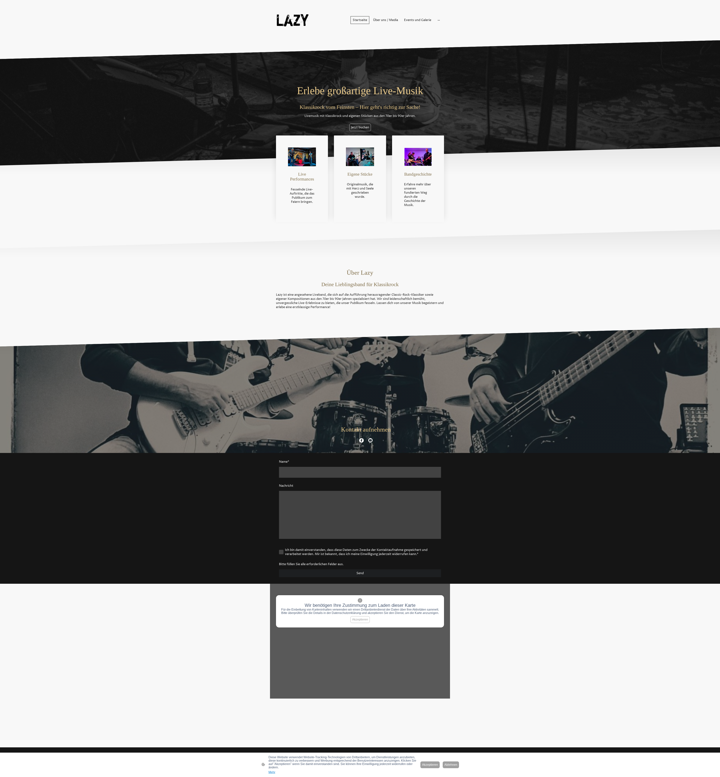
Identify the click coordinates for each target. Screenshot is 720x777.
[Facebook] (361, 440)
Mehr (271, 772)
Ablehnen (450, 764)
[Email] (370, 440)
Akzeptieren (360, 619)
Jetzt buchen (360, 127)
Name (284, 462)
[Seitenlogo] (292, 20)
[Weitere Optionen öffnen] (438, 20)
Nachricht (286, 486)
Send (360, 573)
